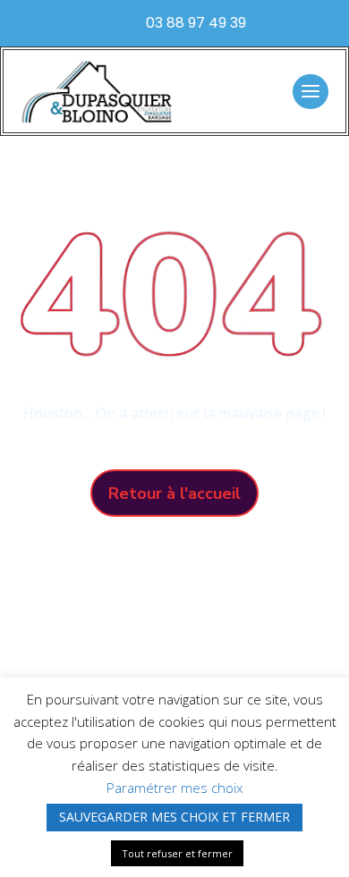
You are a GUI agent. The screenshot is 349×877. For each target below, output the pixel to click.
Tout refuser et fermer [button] (177, 853)
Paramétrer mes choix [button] (174, 788)
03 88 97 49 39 (196, 23)
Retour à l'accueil (174, 493)
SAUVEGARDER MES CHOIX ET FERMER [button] (174, 816)
